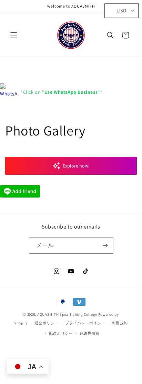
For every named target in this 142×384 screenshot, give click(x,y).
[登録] (105, 246)
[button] (13, 35)
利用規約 (120, 323)
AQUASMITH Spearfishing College (67, 314)
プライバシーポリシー (85, 323)
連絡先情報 (90, 333)
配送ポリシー (61, 333)
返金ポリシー (46, 323)
